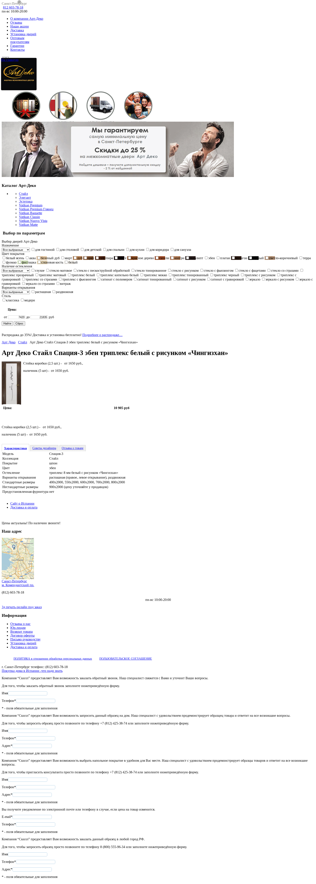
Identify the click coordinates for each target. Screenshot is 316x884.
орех (90, 258)
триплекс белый (83, 275)
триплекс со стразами (41, 279)
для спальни (115, 249)
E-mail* (7, 817)
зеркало (254, 279)
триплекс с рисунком (259, 275)
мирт (68, 258)
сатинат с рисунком (191, 279)
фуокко (11, 262)
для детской (92, 249)
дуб (79, 258)
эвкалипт (196, 258)
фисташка (29, 262)
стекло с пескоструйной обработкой (103, 270)
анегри (179, 258)
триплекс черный (226, 275)
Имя (5, 693)
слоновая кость (52, 262)
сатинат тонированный (154, 279)
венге (122, 258)
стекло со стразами (285, 270)
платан (225, 258)
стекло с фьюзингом (218, 270)
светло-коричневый (283, 258)
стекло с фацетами (252, 270)
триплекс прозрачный (18, 275)
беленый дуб (50, 258)
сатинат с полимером (116, 279)
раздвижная (64, 292)
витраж (65, 283)
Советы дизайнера (44, 448)
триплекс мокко (155, 275)
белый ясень (15, 258)
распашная (43, 292)
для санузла (182, 249)
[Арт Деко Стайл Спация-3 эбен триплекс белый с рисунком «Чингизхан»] (11, 403)
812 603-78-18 (13, 7)
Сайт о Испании (22, 503)
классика (12, 300)
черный (258, 258)
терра (307, 258)
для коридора (159, 249)
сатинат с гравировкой (227, 279)
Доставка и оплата (23, 507)
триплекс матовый (52, 275)
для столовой (69, 249)
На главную (9, 60)
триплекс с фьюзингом (79, 279)
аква (32, 258)
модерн (29, 300)
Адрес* (7, 746)
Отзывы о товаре (72, 448)
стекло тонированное (150, 270)
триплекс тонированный (190, 275)
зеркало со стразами (40, 283)
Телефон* (9, 701)
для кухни (137, 249)
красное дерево (143, 258)
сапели (164, 258)
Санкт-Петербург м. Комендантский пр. (18, 583)
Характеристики (15, 448)
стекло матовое (61, 270)
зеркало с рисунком (279, 279)
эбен (211, 258)
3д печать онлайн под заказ (22, 607)
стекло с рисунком (185, 270)
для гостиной (45, 249)
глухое (39, 270)
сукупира (106, 258)
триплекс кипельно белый (119, 275)
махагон (241, 258)
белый (73, 262)
